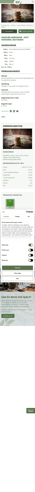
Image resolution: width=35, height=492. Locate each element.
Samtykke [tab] (6, 216)
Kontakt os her (7, 316)
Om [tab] (29, 216)
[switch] (30, 250)
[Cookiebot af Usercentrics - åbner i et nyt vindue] (26, 212)
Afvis (17, 278)
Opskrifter (13, 25)
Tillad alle (17, 267)
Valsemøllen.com (5, 25)
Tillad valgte (17, 273)
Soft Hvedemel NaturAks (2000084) (19, 49)
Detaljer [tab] (17, 216)
